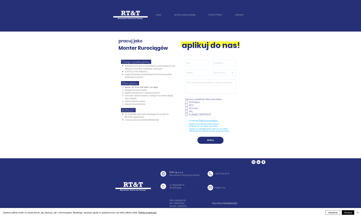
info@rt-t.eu (219, 187)
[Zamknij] (357, 212)
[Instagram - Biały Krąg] (254, 162)
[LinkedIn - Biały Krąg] (258, 162)
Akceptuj (348, 212)
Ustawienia (333, 212)
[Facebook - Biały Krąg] (263, 162)
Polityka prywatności (147, 212)
